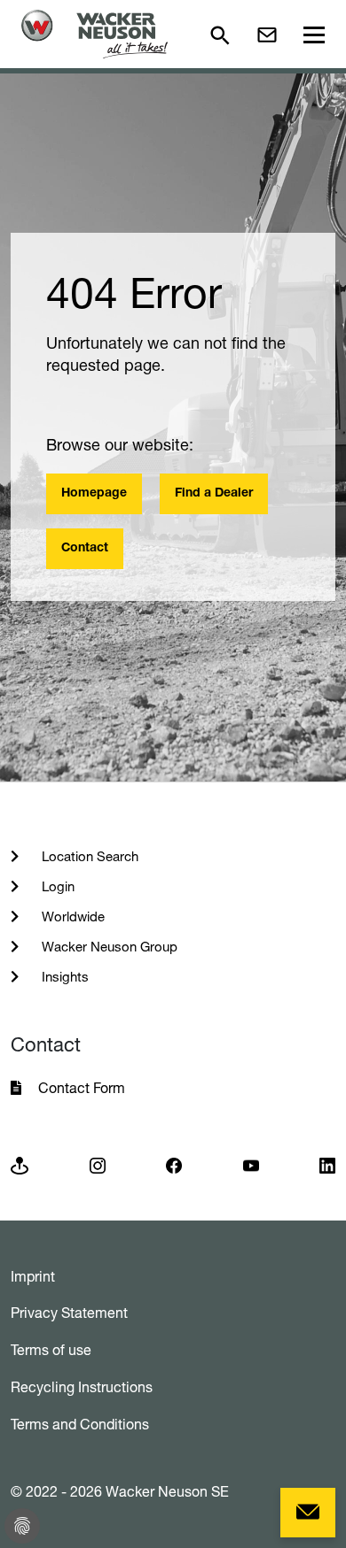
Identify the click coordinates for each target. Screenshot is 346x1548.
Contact (84, 549)
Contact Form (81, 1088)
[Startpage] (94, 34)
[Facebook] (174, 1164)
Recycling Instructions (82, 1387)
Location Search (88, 856)
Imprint (33, 1276)
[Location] (19, 1164)
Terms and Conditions (80, 1424)
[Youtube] (251, 1164)
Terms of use (51, 1350)
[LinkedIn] (327, 1164)
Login (56, 886)
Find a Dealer (214, 494)
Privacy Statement (69, 1312)
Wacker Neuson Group (107, 946)
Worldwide (71, 916)
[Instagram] (98, 1164)
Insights (63, 976)
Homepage (94, 494)
